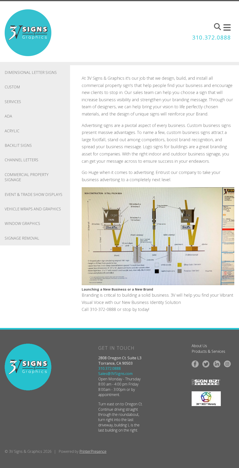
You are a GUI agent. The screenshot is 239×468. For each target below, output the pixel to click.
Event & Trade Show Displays (33, 194)
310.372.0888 (211, 37)
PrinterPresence (92, 451)
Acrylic (12, 130)
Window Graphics (22, 223)
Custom (12, 87)
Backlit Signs (18, 145)
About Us (199, 345)
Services (13, 101)
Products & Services (208, 351)
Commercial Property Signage (27, 177)
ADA (8, 116)
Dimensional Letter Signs (31, 72)
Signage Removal (22, 238)
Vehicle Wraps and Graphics (33, 209)
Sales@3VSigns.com (115, 373)
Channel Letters (21, 159)
